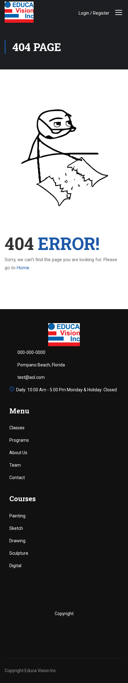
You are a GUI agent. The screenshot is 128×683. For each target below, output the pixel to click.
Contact (17, 477)
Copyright (64, 613)
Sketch (16, 528)
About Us (18, 452)
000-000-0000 (31, 352)
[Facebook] (45, 631)
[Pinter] (84, 631)
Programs (19, 440)
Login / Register (94, 13)
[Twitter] (58, 631)
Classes (17, 427)
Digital (15, 565)
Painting (17, 515)
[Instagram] (71, 631)
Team (15, 465)
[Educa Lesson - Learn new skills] (19, 12)
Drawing (17, 540)
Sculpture (18, 553)
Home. (23, 268)
